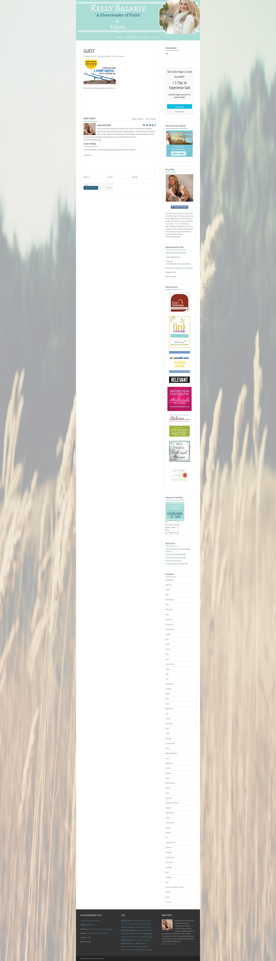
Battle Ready (169, 600)
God (166, 699)
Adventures (169, 580)
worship (168, 902)
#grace (127, 920)
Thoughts (168, 867)
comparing (125, 924)
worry (149, 950)
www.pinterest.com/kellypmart (182, 268)
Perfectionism (170, 783)
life (123, 940)
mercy (167, 748)
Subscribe (179, 106)
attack (167, 590)
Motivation (169, 763)
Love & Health (170, 743)
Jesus (167, 733)
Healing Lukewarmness (173, 561)
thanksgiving (169, 857)
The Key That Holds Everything (175, 554)
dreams (168, 649)
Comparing (169, 624)
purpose (168, 798)
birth (167, 605)
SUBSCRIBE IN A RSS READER (175, 253)
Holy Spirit (168, 723)
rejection (168, 808)
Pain (141, 940)
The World (168, 862)
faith (167, 674)
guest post (169, 709)
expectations (169, 664)
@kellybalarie (175, 257)
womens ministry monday (174, 887)
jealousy (137, 937)
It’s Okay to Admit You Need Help (176, 564)
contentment (135, 924)
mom (167, 758)
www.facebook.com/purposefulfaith (178, 264)
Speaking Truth (170, 842)
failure (167, 669)
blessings (168, 609)
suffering (168, 847)
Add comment (119, 56)
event (167, 659)
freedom (149, 930)
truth (167, 882)
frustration (125, 933)
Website (135, 177)
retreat (167, 818)
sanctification (170, 823)
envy (167, 654)
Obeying (168, 773)
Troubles (168, 877)
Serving (168, 828)
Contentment (169, 629)
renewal (142, 946)
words (167, 892)
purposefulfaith (105, 56)
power (133, 943)
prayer (167, 788)
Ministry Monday (171, 753)
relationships (169, 813)
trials (167, 872)
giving (167, 694)
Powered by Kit (179, 112)
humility (130, 937)
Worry (167, 897)
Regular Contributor (172, 803)
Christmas (169, 619)
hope (167, 728)
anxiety (134, 921)
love (130, 940)
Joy (150, 937)
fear (166, 679)
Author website (137, 119)
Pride (167, 793)
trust (139, 950)
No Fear (168, 768)
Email (110, 177)
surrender (168, 852)
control (167, 634)
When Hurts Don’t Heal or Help (175, 558)
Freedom (168, 689)
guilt (166, 714)
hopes (124, 937)
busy (167, 614)
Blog (153, 37)
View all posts (150, 119)
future (132, 934)
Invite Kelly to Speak (133, 37)
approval (168, 585)
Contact (146, 37)
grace (167, 704)
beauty (140, 921)
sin (166, 837)
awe (166, 595)
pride (145, 943)
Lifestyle (168, 738)
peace (167, 778)
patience (147, 940)
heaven (167, 719)
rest (147, 946)
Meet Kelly (119, 37)
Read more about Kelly (92, 140)
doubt (167, 644)
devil (167, 639)
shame (167, 833)
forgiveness (169, 684)
